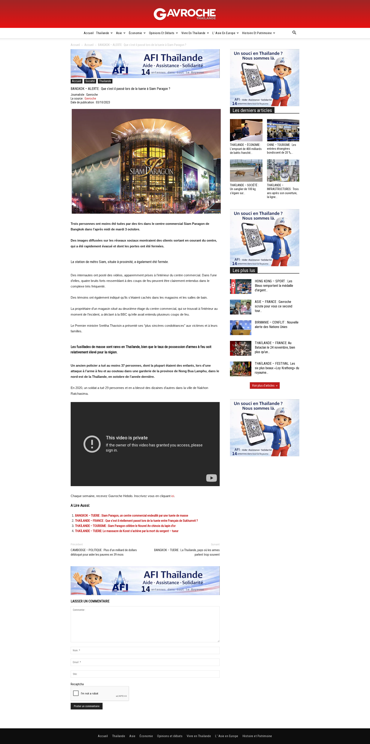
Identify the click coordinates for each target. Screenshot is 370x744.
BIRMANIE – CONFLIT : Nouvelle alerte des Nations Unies (276, 324)
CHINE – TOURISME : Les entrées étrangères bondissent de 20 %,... (281, 148)
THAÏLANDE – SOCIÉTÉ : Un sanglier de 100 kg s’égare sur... (244, 189)
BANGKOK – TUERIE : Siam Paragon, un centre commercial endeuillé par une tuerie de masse (131, 515)
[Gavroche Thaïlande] (185, 14)
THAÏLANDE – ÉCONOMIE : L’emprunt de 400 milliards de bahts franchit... (246, 148)
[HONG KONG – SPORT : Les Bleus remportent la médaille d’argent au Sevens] (240, 286)
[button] (294, 33)
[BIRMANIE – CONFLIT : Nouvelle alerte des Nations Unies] (240, 327)
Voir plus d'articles (263, 385)
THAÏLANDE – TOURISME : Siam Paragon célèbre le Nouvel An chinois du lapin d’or (125, 526)
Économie (135, 33)
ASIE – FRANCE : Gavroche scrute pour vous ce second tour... (273, 306)
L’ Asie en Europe (224, 33)
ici (172, 496)
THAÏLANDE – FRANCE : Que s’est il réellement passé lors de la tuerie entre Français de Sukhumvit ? (136, 521)
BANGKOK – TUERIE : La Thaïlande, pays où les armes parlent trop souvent (187, 552)
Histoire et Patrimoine (257, 33)
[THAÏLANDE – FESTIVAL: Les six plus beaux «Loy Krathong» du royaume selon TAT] (240, 368)
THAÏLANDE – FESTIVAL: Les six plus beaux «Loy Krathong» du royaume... (277, 368)
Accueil (89, 33)
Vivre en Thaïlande (193, 33)
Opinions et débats (162, 33)
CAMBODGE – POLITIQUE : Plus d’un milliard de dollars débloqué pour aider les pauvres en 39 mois (104, 552)
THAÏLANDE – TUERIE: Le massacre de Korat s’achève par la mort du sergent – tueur (126, 531)
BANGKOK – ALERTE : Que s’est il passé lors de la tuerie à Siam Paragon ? (120, 89)
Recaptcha (77, 684)
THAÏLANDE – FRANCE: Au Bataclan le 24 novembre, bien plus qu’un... (275, 347)
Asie (119, 33)
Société (90, 81)
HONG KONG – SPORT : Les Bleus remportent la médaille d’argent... (274, 285)
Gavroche (90, 98)
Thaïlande (102, 33)
